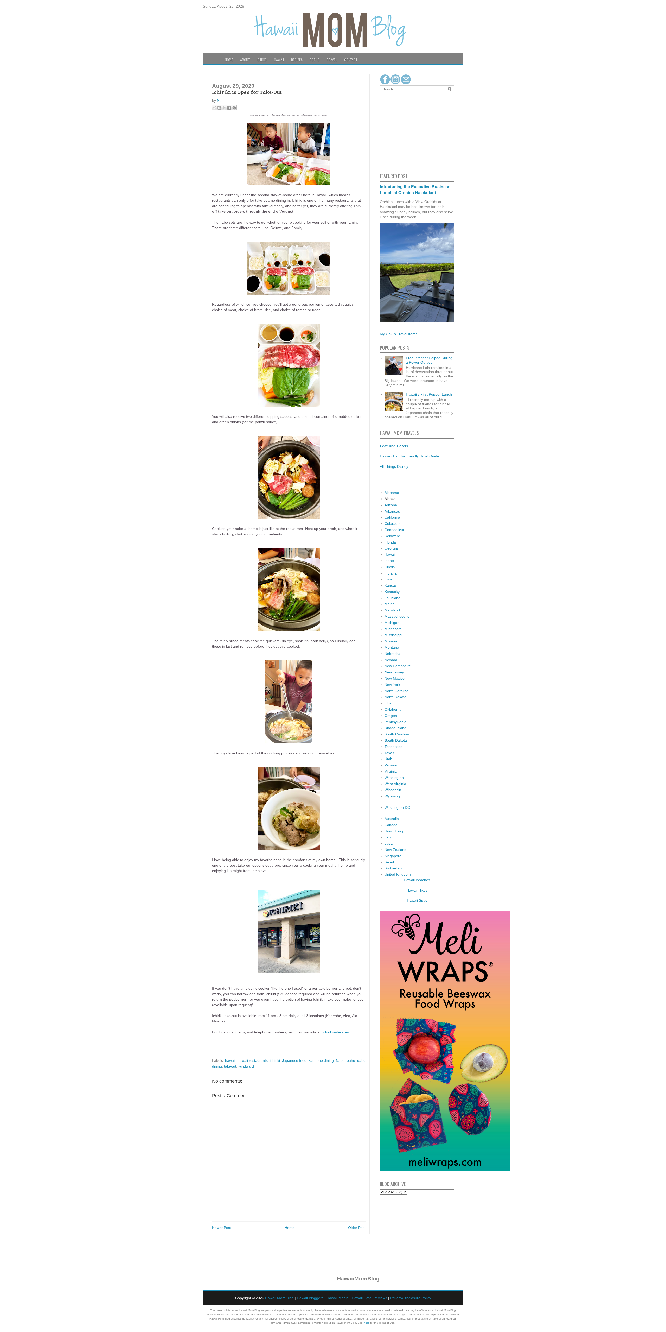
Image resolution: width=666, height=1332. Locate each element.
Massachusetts (397, 616)
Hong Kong (394, 831)
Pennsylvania (395, 722)
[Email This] (214, 107)
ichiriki (275, 1060)
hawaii (230, 1060)
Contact (350, 59)
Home (229, 59)
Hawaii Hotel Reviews (369, 1298)
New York (392, 685)
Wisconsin (393, 790)
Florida (390, 542)
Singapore (393, 856)
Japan (390, 843)
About (245, 59)
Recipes (297, 59)
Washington (394, 777)
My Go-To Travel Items (398, 334)
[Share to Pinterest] (234, 107)
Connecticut (394, 530)
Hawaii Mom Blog (279, 1298)
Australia (392, 819)
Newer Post (221, 1228)
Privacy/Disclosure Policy (410, 1298)
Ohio (388, 703)
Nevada (391, 660)
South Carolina (397, 734)
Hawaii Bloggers (310, 1298)
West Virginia (395, 784)
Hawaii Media (337, 1298)
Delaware (392, 536)
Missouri (391, 641)
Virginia (391, 771)
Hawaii (279, 59)
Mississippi (393, 635)
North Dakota (395, 697)
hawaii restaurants (253, 1060)
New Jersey (394, 672)
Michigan (392, 623)
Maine (390, 604)
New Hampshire (398, 666)
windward (246, 1066)
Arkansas (392, 511)
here (366, 1322)
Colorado (392, 523)
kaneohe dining (321, 1060)
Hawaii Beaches (417, 880)
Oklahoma (393, 709)
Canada (391, 825)
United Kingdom (398, 874)
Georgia (391, 548)
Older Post (357, 1228)
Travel (332, 59)
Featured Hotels (394, 446)
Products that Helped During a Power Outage (429, 360)
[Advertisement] (395, 132)
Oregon (391, 716)
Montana (392, 647)
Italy (388, 837)
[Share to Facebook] (229, 107)
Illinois (390, 567)
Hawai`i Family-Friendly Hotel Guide (409, 456)
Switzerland (394, 868)
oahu (351, 1060)
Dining (262, 59)
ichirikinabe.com (336, 1032)
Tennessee (393, 746)
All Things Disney (394, 466)
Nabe (340, 1060)
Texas (389, 753)
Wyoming (392, 796)
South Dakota (396, 740)
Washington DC (397, 807)
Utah (388, 759)
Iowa (388, 579)
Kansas (391, 585)
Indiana (391, 573)
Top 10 (314, 59)
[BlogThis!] (219, 107)
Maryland (392, 610)
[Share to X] (224, 107)
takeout (230, 1066)
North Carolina (396, 691)
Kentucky (392, 592)
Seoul (389, 862)
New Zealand (395, 850)
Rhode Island (395, 728)
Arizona (391, 505)
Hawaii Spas (417, 900)
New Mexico (395, 678)
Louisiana (392, 598)
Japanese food (294, 1060)
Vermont (391, 765)
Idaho (389, 561)
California (392, 517)
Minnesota (393, 629)
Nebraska (392, 654)
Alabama (392, 492)
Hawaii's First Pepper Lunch (429, 394)
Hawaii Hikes (416, 890)
